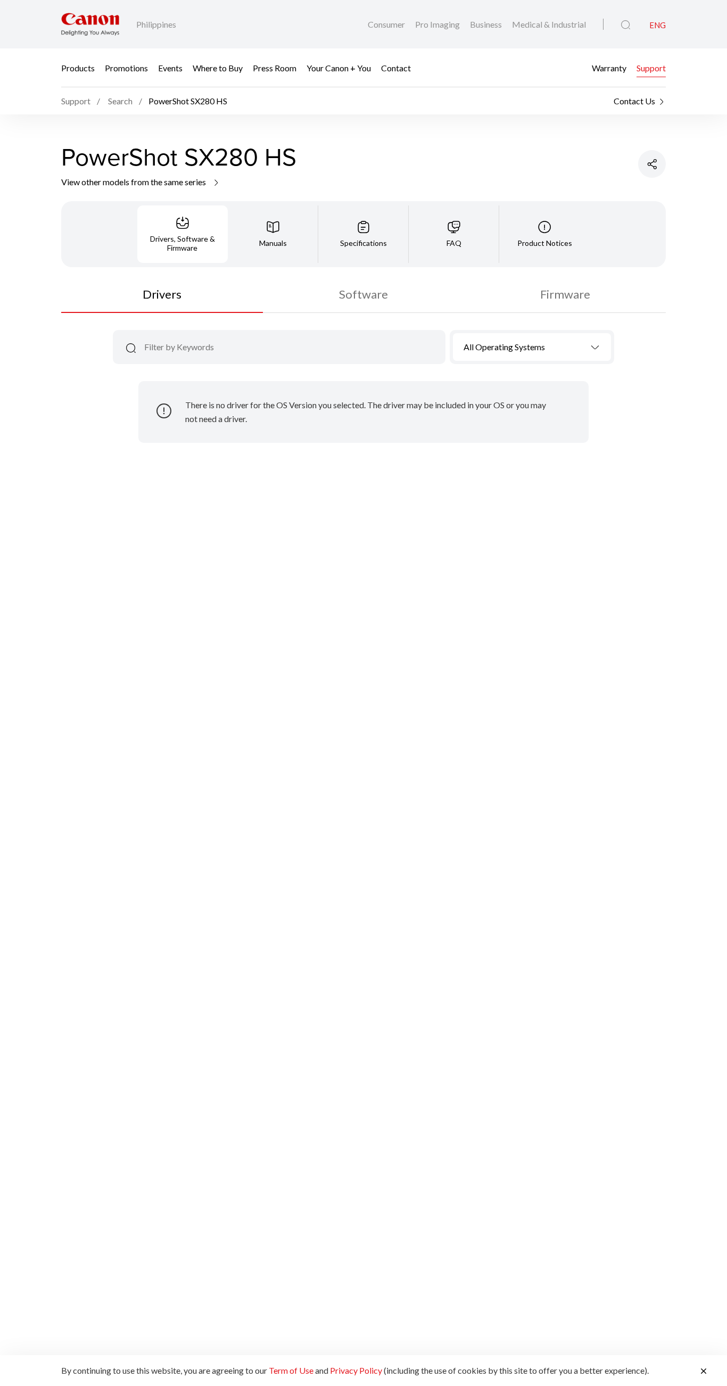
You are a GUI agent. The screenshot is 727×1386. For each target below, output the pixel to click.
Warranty (609, 68)
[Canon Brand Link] (90, 24)
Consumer (387, 24)
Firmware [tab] (565, 294)
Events (170, 68)
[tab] (182, 234)
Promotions (126, 68)
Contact (396, 68)
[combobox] (532, 347)
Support (651, 68)
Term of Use (291, 1370)
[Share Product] (652, 164)
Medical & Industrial (549, 24)
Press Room (274, 68)
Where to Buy (218, 68)
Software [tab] (363, 294)
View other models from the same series (134, 182)
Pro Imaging (438, 24)
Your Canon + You (339, 68)
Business (486, 24)
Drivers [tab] (162, 294)
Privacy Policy (356, 1370)
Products (78, 68)
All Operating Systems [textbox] (504, 347)
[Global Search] (626, 25)
